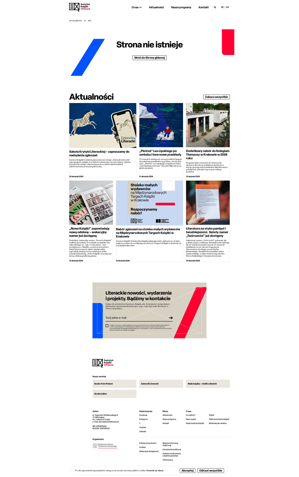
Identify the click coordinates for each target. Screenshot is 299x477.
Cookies (142, 447)
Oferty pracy (168, 460)
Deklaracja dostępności (149, 451)
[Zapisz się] (170, 317)
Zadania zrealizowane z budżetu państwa (172, 454)
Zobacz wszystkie (216, 97)
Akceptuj (188, 470)
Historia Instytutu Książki (219, 419)
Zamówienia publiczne (172, 449)
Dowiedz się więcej (154, 470)
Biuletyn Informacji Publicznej (170, 444)
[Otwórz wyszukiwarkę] (215, 7)
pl (222, 7)
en (227, 7)
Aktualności (167, 415)
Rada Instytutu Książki (195, 423)
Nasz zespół (191, 419)
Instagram (143, 419)
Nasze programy (169, 419)
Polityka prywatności (148, 443)
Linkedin (142, 431)
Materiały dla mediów (218, 423)
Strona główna (75, 21)
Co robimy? (190, 415)
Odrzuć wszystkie (210, 470)
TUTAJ (132, 330)
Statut (211, 415)
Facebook (143, 415)
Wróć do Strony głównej (149, 57)
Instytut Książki (79, 7)
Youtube (142, 427)
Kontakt (166, 423)
